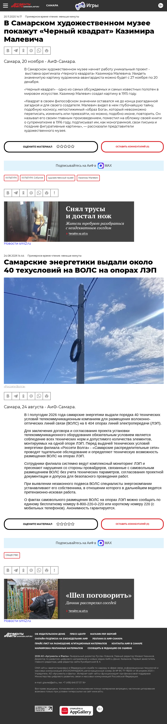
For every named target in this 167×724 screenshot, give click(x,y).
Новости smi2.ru (17, 243)
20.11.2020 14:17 (13, 16)
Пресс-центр (78, 634)
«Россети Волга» (14, 386)
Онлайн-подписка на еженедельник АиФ (61, 638)
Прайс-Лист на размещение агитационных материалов (71, 643)
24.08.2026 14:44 (14, 255)
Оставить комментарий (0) (132, 146)
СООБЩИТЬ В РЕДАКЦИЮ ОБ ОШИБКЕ (110, 648)
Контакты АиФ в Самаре (127, 643)
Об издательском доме (50, 634)
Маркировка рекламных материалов (59, 648)
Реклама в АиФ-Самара (107, 638)
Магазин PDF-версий (103, 634)
